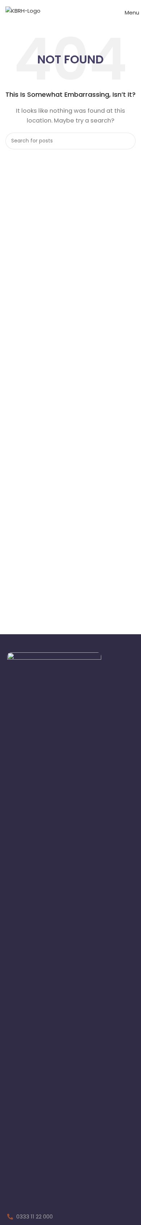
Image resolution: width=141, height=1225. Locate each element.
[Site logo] (22, 10)
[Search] (127, 141)
